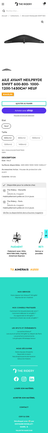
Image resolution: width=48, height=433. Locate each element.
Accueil (4, 16)
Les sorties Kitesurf (24, 331)
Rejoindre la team (24, 354)
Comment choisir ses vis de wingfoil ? (24, 318)
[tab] (15, 193)
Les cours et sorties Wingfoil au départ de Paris (24, 334)
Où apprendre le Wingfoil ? (24, 316)
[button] (44, 4)
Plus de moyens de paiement (24, 115)
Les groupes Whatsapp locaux (24, 338)
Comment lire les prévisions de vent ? (24, 311)
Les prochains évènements (24, 336)
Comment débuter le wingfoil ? (24, 313)
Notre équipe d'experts (24, 352)
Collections (14, 16)
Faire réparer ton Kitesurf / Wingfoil (24, 295)
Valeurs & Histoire (24, 359)
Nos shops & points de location (24, 356)
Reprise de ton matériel (24, 297)
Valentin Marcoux (24, 430)
